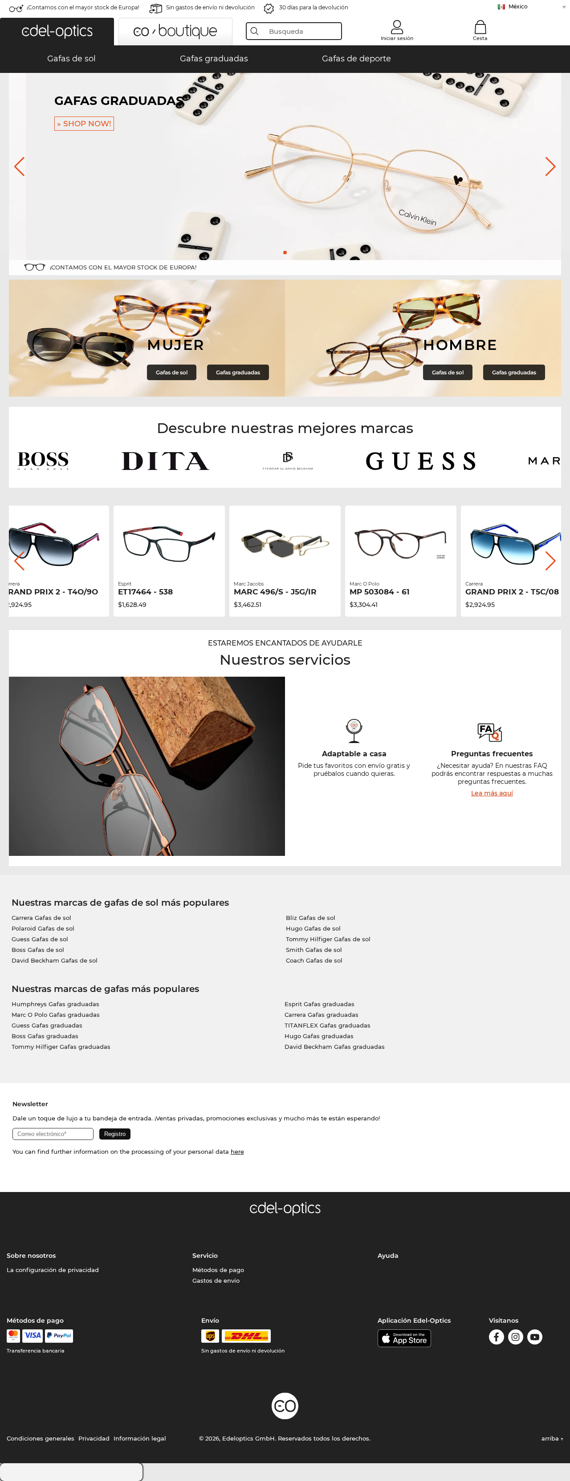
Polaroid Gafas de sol (43, 928)
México (518, 6)
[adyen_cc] (13, 1336)
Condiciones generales (40, 1438)
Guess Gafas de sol (40, 939)
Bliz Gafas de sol (310, 917)
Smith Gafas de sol (314, 949)
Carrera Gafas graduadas (321, 1014)
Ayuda (388, 1256)
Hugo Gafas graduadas (319, 1036)
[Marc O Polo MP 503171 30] (516, 544)
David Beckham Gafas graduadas (335, 1046)
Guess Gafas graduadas (47, 1025)
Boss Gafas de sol (38, 949)
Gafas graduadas (238, 372)
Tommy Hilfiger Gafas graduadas (61, 1046)
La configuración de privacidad (53, 1269)
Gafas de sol (171, 372)
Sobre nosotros (31, 1256)
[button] (57, 31)
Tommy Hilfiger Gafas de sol (328, 939)
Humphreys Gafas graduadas (55, 1003)
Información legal (140, 1438)
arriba (551, 1438)
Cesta (480, 38)
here (237, 1151)
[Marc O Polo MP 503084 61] (285, 544)
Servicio (205, 1256)
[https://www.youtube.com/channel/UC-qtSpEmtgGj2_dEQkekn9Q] (534, 1338)
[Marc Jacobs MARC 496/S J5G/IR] (169, 544)
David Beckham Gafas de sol (55, 960)
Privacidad (94, 1438)
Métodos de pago (218, 1269)
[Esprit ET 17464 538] (53, 544)
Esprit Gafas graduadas (319, 1003)
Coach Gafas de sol (314, 960)
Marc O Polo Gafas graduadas (56, 1014)
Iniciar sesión (397, 38)
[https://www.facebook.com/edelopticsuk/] (496, 1338)
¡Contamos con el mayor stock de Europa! (83, 7)
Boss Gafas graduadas (45, 1036)
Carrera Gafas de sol (41, 917)
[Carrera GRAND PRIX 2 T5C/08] (401, 544)
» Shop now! (67, 123)
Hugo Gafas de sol (313, 928)
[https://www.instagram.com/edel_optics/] (515, 1338)
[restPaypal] (59, 1336)
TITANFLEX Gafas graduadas (327, 1025)
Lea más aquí (492, 793)
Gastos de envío (216, 1280)
